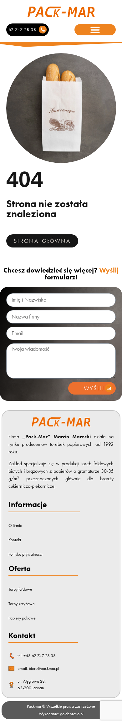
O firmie (15, 525)
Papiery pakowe (22, 618)
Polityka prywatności (25, 554)
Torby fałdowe (20, 589)
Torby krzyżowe (21, 603)
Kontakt (14, 540)
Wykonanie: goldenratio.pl (61, 713)
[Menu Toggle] (95, 29)
